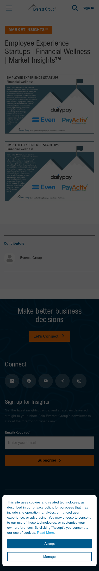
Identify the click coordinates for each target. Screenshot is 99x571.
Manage (49, 557)
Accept (49, 544)
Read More (45, 532)
